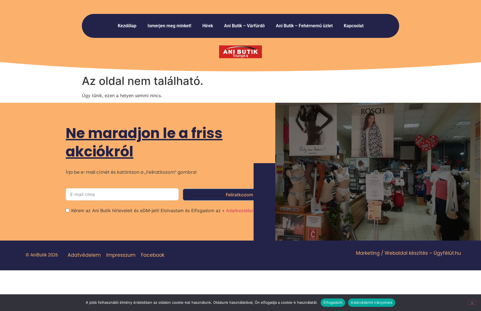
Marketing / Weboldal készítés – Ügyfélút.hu (408, 253)
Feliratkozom (239, 194)
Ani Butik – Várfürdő (244, 25)
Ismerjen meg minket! (169, 25)
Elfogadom (332, 302)
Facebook (152, 255)
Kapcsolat (354, 25)
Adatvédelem (84, 255)
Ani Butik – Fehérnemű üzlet (304, 25)
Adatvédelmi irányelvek (371, 302)
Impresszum (121, 255)
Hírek (207, 25)
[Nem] (472, 302)
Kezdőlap (127, 25)
